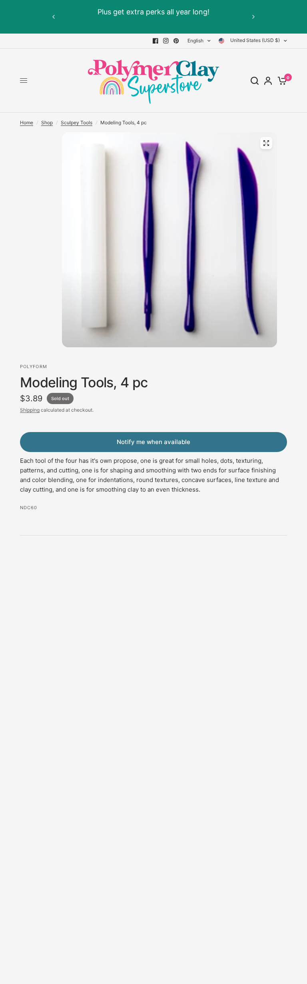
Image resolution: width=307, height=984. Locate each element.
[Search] (254, 81)
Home (26, 122)
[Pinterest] (176, 41)
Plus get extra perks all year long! (153, 12)
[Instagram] (166, 41)
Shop (47, 122)
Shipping (30, 410)
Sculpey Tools (76, 122)
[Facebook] (155, 41)
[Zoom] (266, 143)
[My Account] (268, 81)
